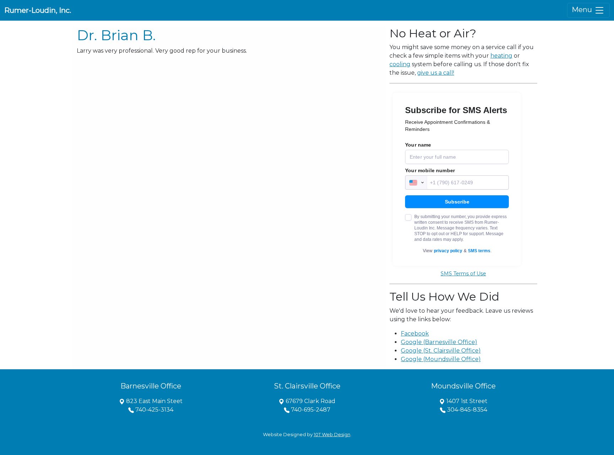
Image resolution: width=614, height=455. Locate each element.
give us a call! (435, 72)
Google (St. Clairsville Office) (441, 350)
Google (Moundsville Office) (441, 359)
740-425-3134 (153, 409)
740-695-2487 (310, 409)
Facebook (415, 333)
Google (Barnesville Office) (439, 342)
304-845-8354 (466, 409)
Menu (583, 9)
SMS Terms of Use (463, 273)
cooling (399, 64)
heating (501, 55)
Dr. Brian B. (116, 35)
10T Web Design (332, 434)
